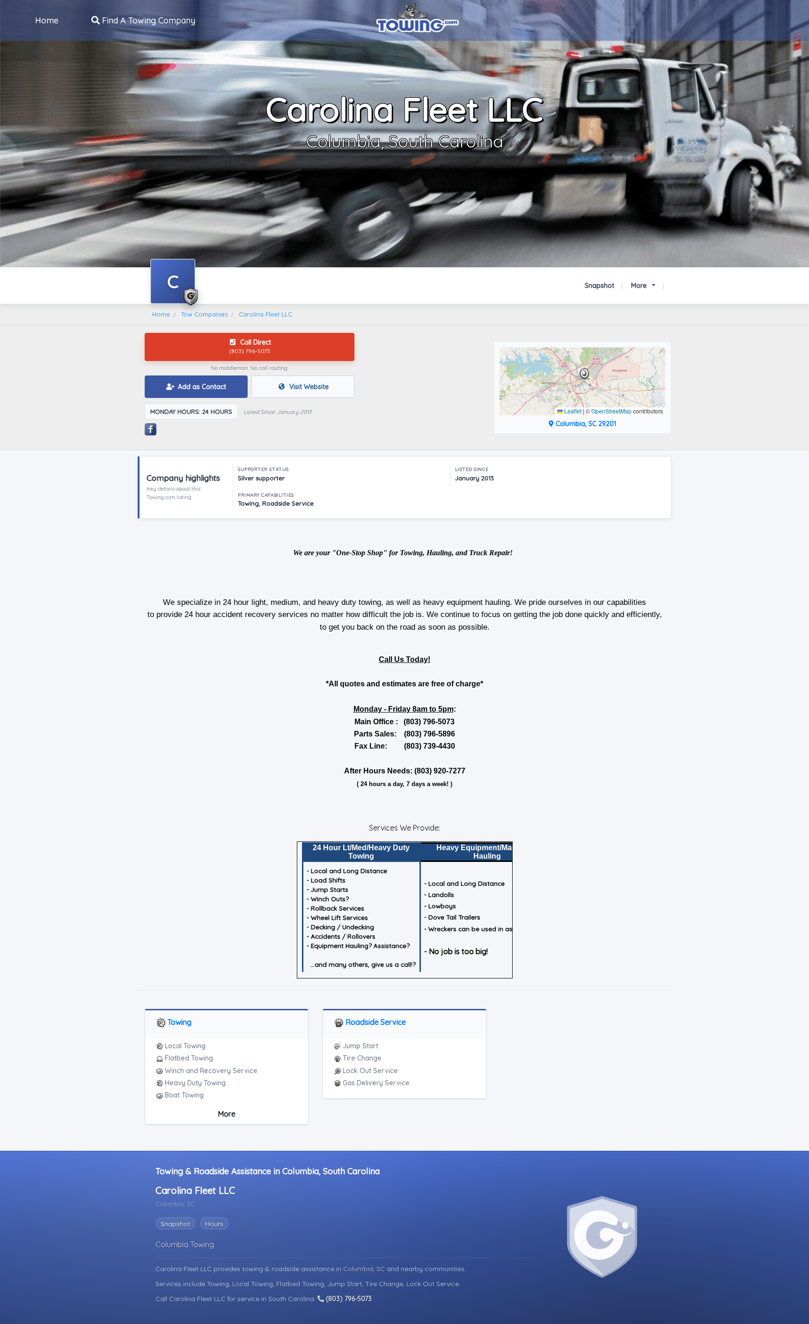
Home (47, 20)
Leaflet (572, 411)
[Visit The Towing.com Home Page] (417, 16)
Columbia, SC (365, 1269)
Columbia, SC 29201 (585, 423)
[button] (584, 373)
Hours (214, 1224)
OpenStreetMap (611, 411)
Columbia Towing (184, 1244)
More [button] (639, 285)
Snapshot (599, 285)
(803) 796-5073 (348, 1299)
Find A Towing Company (147, 20)
